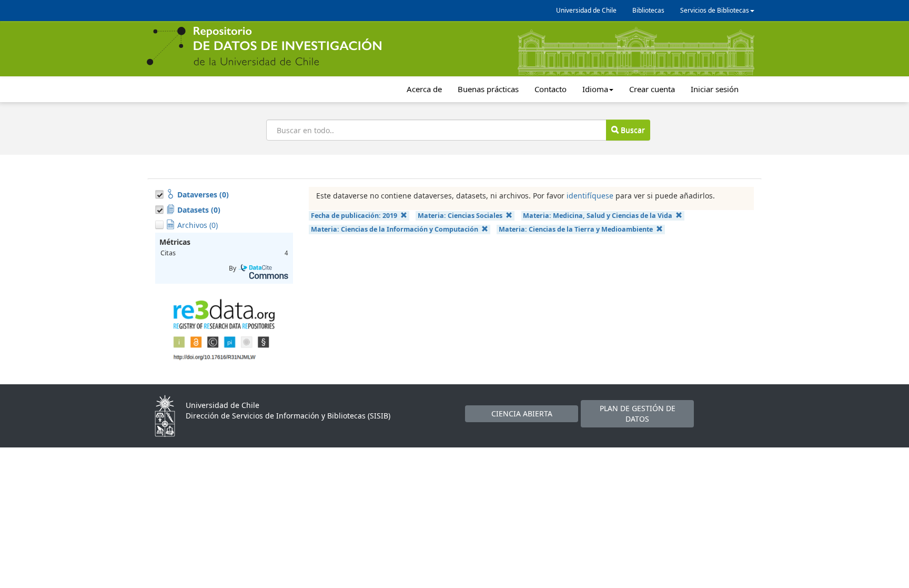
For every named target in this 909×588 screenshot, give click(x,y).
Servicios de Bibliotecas (714, 10)
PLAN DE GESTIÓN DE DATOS (637, 413)
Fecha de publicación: (354, 215)
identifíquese (590, 196)
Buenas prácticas (488, 89)
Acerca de (424, 89)
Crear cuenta (652, 89)
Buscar (632, 130)
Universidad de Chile (586, 10)
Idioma (595, 89)
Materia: (460, 215)
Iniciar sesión (715, 89)
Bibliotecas (648, 10)
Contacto (550, 89)
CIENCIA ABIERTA (521, 413)
